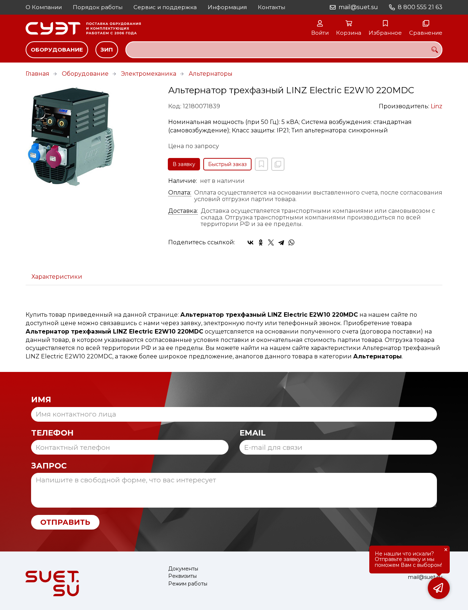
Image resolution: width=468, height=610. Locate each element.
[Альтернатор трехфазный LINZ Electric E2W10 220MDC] (91, 137)
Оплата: (179, 192)
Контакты (271, 7)
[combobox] (283, 49)
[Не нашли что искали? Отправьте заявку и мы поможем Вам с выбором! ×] (439, 588)
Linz (436, 106)
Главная (37, 73)
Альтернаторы (211, 73)
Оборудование (57, 49)
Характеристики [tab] (56, 276)
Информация (227, 7)
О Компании (44, 7)
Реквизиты (182, 576)
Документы (183, 569)
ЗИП (107, 49)
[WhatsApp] (291, 242)
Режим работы (187, 584)
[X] (271, 242)
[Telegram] (281, 242)
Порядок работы (97, 7)
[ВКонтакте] (250, 242)
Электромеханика (148, 73)
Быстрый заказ (227, 164)
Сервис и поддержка (165, 7)
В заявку (184, 164)
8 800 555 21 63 (420, 7)
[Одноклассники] (260, 242)
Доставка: (183, 211)
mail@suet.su (358, 7)
